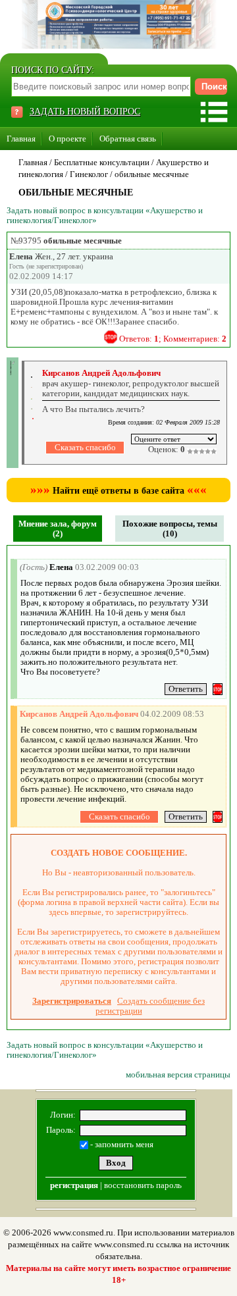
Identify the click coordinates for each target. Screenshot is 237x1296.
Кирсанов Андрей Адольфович (101, 373)
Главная (21, 138)
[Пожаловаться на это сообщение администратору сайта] (110, 337)
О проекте (67, 138)
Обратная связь (127, 138)
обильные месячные (152, 174)
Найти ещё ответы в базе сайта (118, 491)
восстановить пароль (143, 1185)
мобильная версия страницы (178, 1074)
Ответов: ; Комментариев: (172, 339)
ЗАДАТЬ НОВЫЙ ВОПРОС (85, 112)
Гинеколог (89, 174)
